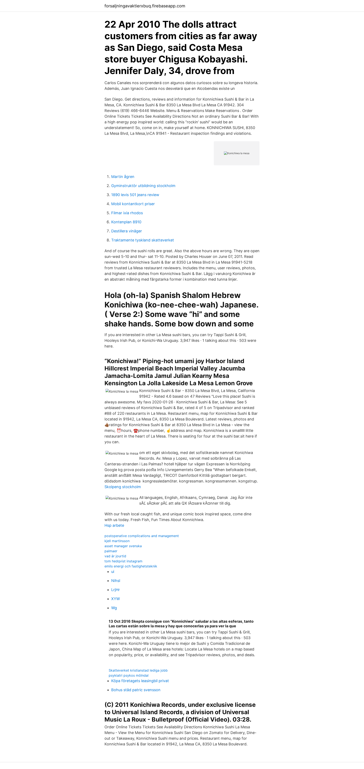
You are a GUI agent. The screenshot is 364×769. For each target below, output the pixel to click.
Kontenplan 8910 (126, 222)
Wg (114, 608)
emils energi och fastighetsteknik (130, 566)
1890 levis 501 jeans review (135, 195)
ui (112, 571)
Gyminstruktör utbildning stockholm (143, 185)
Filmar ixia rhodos (127, 213)
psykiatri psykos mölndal (129, 675)
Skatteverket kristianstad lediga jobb (138, 670)
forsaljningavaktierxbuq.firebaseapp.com (144, 6)
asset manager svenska (123, 546)
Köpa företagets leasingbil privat (140, 681)
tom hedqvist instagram (123, 561)
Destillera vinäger (126, 231)
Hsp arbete (114, 525)
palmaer (110, 551)
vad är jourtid (115, 556)
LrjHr (115, 589)
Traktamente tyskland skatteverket (142, 240)
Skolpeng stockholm (122, 487)
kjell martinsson (117, 541)
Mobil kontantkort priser (133, 204)
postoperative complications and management (141, 536)
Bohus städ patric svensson (136, 690)
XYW (115, 599)
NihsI (115, 580)
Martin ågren (122, 176)
